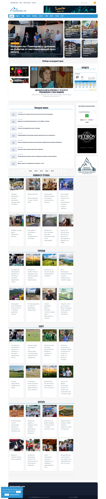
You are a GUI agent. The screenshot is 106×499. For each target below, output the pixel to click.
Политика (28, 16)
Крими (46, 16)
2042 (46, 171)
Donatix (75, 497)
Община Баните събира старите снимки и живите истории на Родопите (66, 425)
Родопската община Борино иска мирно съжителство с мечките (49, 198)
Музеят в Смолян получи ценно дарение (16, 457)
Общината (17, 16)
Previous (32, 68)
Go (87, 116)
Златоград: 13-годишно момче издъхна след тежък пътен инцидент (35, 114)
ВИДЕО (21, 2)
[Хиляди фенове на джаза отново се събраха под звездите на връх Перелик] (13, 156)
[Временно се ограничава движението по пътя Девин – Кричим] (13, 121)
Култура (51, 16)
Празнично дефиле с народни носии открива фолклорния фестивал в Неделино (32, 427)
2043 (52, 171)
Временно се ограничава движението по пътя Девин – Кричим (33, 121)
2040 (35, 171)
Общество (41, 16)
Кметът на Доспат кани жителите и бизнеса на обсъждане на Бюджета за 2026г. (65, 236)
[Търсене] (95, 3)
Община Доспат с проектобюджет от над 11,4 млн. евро (33, 198)
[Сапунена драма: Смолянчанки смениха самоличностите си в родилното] (13, 135)
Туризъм (57, 16)
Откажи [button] (6, 494)
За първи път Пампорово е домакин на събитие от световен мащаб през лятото (15, 276)
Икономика (34, 16)
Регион (23, 16)
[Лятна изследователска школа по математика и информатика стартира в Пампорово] (13, 142)
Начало (11, 16)
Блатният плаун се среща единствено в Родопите (30, 149)
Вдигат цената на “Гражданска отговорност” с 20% (31, 163)
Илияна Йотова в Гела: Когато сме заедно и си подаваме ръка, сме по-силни (66, 459)
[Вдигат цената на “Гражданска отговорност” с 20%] (13, 163)
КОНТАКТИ (34, 2)
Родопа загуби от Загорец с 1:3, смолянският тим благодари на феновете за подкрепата (33, 351)
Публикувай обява (14, 2)
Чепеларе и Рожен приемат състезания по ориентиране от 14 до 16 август (33, 385)
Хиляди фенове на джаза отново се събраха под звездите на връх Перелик (37, 156)
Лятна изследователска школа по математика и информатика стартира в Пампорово (40, 142)
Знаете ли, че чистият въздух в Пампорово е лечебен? (52, 90)
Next (36, 68)
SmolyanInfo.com (17, 486)
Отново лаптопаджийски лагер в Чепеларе (29, 128)
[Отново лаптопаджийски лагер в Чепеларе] (13, 128)
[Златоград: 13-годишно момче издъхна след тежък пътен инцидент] (13, 114)
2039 (30, 171)
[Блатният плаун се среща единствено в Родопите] (13, 149)
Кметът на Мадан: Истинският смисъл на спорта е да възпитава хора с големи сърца (66, 387)
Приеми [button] (18, 491)
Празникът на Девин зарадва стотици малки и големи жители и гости (49, 425)
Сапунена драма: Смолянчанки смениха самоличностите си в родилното (36, 135)
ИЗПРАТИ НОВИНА (27, 2)
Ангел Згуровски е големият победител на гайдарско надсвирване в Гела (49, 461)
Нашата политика (14, 494)
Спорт (62, 16)
